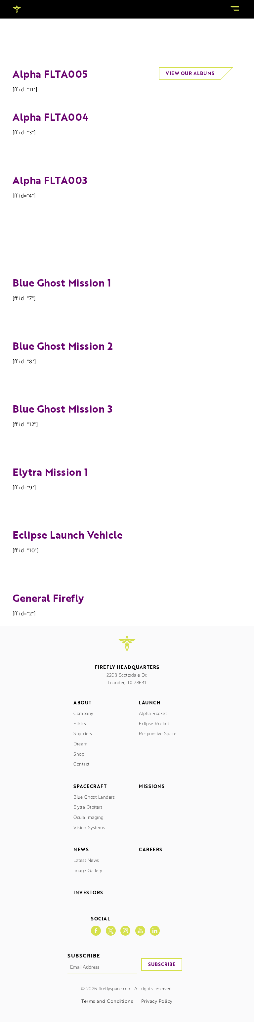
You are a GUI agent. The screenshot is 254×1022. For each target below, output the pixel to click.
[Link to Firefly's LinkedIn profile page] (155, 931)
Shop (78, 754)
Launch (149, 703)
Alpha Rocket (153, 713)
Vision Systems (89, 827)
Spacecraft (89, 786)
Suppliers (82, 733)
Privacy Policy (157, 1001)
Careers (150, 850)
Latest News (86, 860)
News (81, 850)
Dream (80, 743)
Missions (151, 786)
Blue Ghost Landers (94, 797)
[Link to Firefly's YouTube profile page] (140, 931)
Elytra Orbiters (88, 807)
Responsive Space (157, 733)
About (82, 703)
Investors (88, 893)
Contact (81, 764)
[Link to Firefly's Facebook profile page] (96, 931)
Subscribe (161, 964)
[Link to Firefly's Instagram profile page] (125, 931)
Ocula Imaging (88, 817)
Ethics (79, 723)
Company (83, 713)
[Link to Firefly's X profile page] (111, 931)
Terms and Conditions (107, 1001)
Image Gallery (87, 870)
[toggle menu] (235, 9)
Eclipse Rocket (154, 723)
